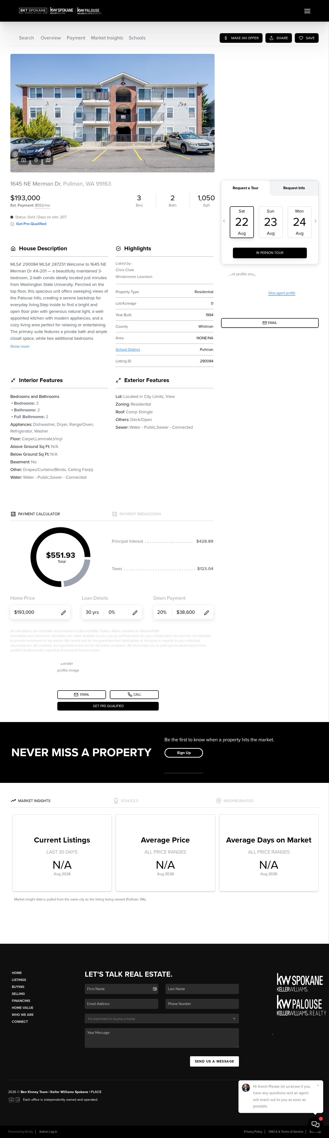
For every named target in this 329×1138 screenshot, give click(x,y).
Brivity (29, 1132)
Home (17, 973)
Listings (19, 980)
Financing (21, 1001)
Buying (18, 987)
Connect (20, 1022)
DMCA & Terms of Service (286, 1132)
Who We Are (22, 1015)
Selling (18, 994)
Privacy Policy (253, 1132)
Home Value (22, 1008)
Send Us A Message (214, 1061)
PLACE (96, 1092)
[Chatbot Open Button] (315, 1124)
